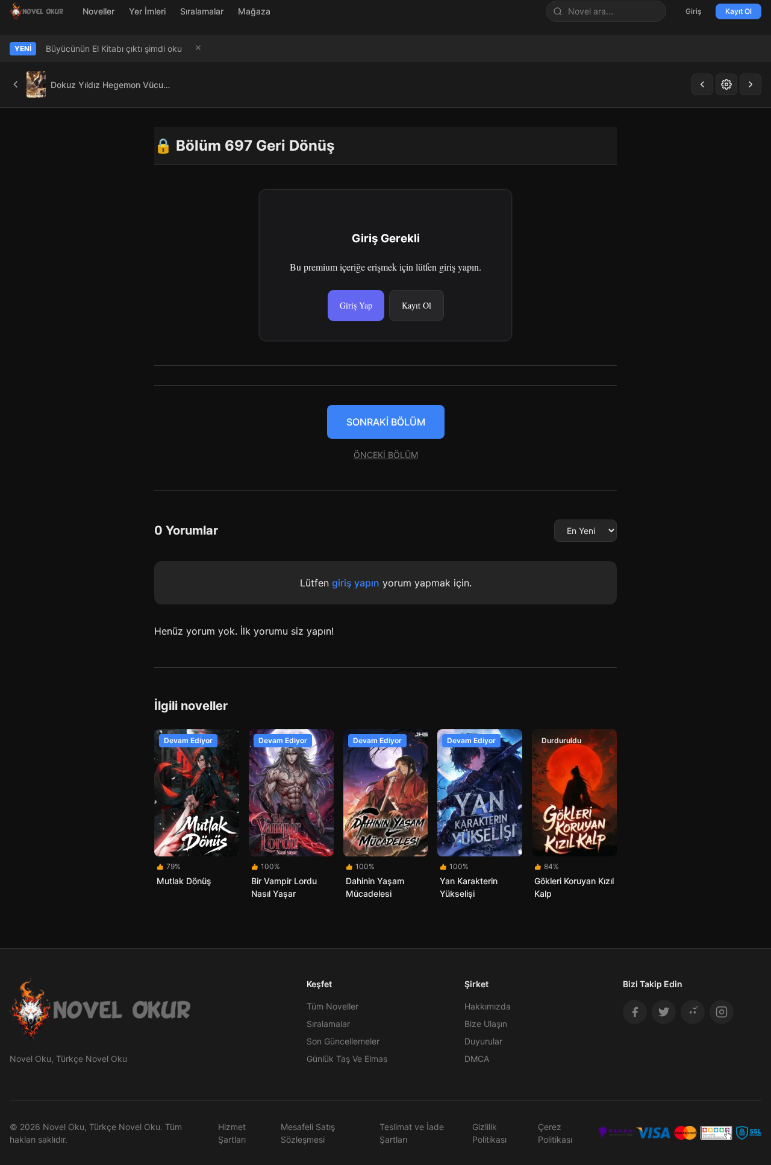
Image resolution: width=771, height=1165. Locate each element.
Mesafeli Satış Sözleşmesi (308, 1133)
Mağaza (254, 11)
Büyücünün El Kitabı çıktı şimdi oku (114, 48)
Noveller (98, 11)
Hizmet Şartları (232, 1133)
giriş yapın (355, 583)
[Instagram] (722, 1012)
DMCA (476, 1059)
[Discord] (693, 1012)
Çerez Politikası (555, 1133)
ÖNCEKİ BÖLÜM (386, 455)
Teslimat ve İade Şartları (411, 1133)
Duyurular (483, 1041)
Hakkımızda (487, 1006)
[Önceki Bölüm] (702, 84)
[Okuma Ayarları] (726, 84)
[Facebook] (635, 1012)
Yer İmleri (147, 11)
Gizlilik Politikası (489, 1133)
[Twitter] (664, 1012)
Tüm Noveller (332, 1006)
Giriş (693, 11)
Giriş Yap (356, 305)
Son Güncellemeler (343, 1041)
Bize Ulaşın (485, 1024)
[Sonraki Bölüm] (750, 84)
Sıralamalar (201, 11)
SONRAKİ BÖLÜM (385, 422)
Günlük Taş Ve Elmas (347, 1059)
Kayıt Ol (738, 11)
